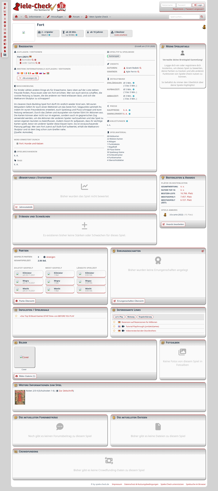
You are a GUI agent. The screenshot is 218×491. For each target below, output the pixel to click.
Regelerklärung (145, 317)
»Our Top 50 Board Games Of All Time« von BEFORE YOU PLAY (47, 316)
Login (200, 5)
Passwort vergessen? (195, 9)
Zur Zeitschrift (66, 390)
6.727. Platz (186, 200)
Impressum (117, 484)
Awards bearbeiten (175, 224)
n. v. (182, 186)
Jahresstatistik (25, 207)
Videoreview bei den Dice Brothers (141, 330)
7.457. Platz (186, 196)
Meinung (131, 317)
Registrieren (178, 9)
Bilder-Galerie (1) (27, 376)
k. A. (125, 110)
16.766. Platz (186, 193)
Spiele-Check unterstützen (172, 484)
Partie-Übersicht (26, 301)
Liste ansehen (120, 35)
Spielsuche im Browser (196, 484)
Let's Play (119, 317)
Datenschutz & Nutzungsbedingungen (141, 484)
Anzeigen (50, 257)
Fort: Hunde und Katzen (31, 143)
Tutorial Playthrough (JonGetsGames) (142, 326)
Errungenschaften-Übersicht (130, 301)
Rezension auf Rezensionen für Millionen (139, 322)
